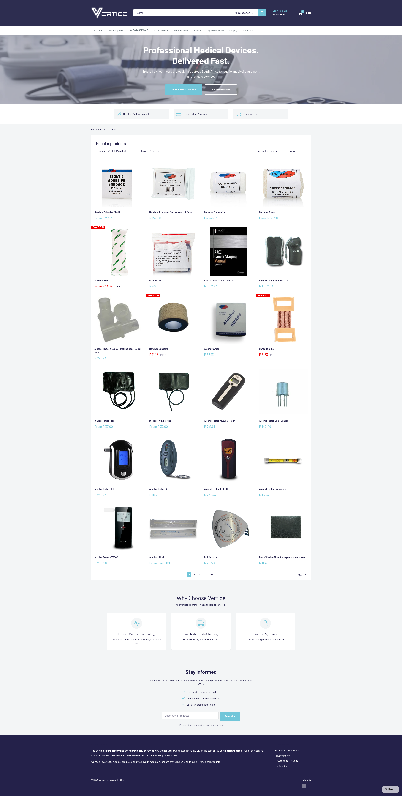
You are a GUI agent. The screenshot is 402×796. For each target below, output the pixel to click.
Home (94, 129)
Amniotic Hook (157, 557)
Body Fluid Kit (156, 280)
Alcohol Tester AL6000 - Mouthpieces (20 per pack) (117, 350)
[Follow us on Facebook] (304, 786)
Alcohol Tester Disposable (272, 488)
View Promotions (220, 89)
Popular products (108, 129)
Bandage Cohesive (158, 348)
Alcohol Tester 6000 (104, 488)
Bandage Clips (266, 348)
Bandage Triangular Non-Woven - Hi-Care (170, 212)
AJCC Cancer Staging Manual (219, 280)
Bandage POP (101, 280)
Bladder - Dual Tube (104, 420)
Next (300, 574)
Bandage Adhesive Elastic (107, 212)
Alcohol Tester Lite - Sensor (273, 420)
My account (278, 14)
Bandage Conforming (214, 212)
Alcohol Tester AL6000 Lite (273, 280)
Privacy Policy (282, 755)
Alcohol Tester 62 (158, 488)
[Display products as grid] (299, 151)
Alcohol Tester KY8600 (106, 557)
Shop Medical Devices (184, 89)
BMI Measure (210, 557)
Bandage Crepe (267, 212)
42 (211, 574)
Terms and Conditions (287, 750)
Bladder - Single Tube (160, 420)
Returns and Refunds (286, 760)
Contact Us (281, 765)
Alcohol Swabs (211, 348)
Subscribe (230, 716)
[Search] (262, 12)
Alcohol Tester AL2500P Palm (219, 420)
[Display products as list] (304, 151)
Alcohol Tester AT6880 (216, 488)
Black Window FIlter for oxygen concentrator (282, 557)
